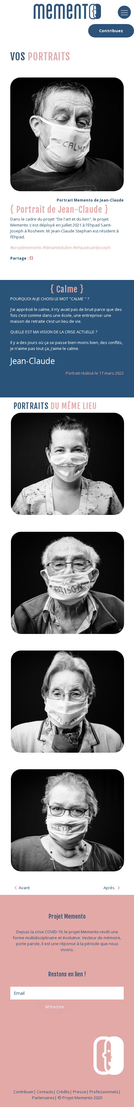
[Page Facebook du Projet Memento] (31, 258)
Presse (79, 1092)
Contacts (45, 1092)
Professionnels (103, 1092)
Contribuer (23, 1092)
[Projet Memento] (67, 11)
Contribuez (111, 30)
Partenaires (43, 1097)
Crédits (63, 1092)
